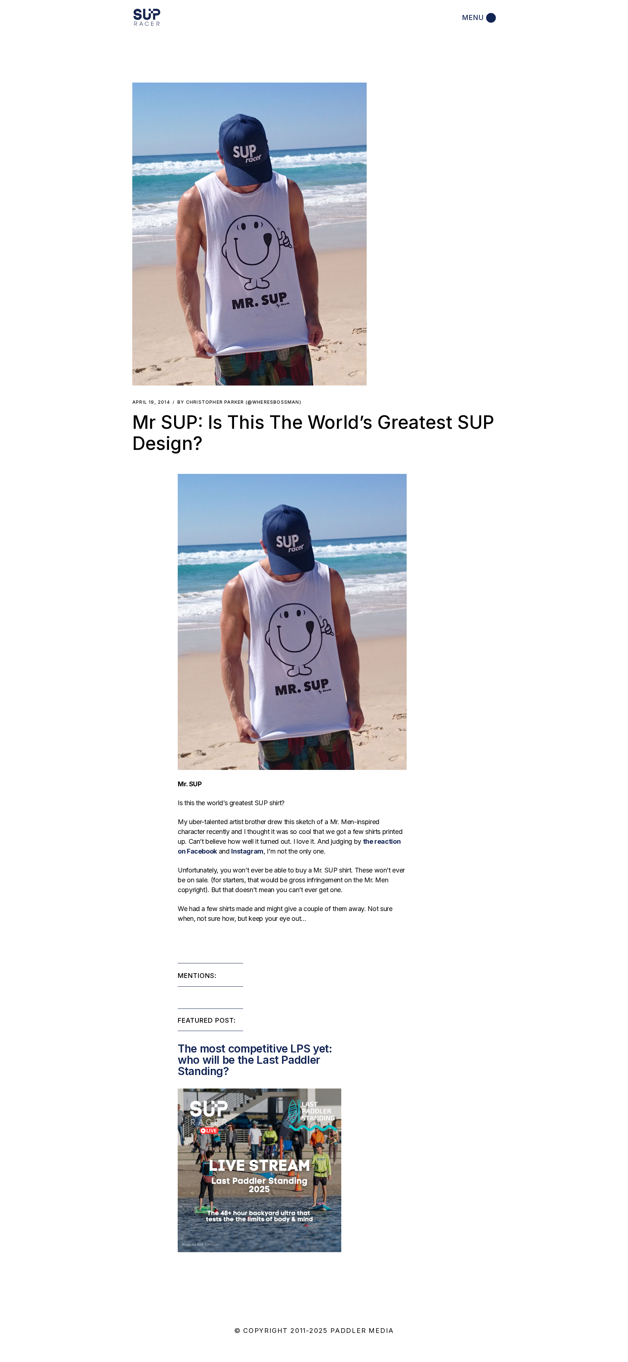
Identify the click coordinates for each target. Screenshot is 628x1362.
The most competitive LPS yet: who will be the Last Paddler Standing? (255, 1060)
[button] (249, 234)
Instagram (247, 851)
